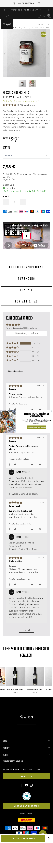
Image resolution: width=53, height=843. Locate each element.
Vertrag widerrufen (26, 806)
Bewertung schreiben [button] (26, 333)
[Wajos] (7, 24)
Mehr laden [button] (26, 630)
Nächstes (42, 25)
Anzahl (6, 196)
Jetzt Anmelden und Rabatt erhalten (36, 427)
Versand (29, 174)
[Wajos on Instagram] (31, 785)
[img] (23, 386)
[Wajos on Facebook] (21, 785)
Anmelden (26, 776)
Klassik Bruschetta (22, 459)
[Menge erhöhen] (23, 202)
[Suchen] (44, 16)
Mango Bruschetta (23, 579)
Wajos (29, 814)
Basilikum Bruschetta (23, 524)
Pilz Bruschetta (21, 404)
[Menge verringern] (6, 202)
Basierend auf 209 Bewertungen (25, 328)
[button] (9, 105)
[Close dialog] (52, 411)
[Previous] (5, 53)
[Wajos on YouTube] (26, 785)
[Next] (48, 53)
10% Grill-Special (26, 3)
